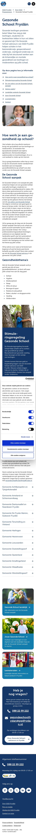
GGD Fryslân (6, 10)
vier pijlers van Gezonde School (19, 202)
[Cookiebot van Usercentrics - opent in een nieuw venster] (25, 379)
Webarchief (17, 825)
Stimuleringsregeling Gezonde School (18, 80)
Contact (8, 102)
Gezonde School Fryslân (24, 12)
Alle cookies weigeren (18, 455)
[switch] (29, 417)
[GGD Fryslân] (3, 3)
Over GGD (18, 10)
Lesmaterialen (10, 99)
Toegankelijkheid (19, 822)
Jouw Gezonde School (13, 95)
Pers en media (7, 807)
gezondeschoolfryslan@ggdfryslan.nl (18, 480)
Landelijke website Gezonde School (17, 92)
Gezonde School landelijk (16, 607)
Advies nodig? (10, 89)
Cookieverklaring (7, 825)
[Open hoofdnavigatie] (33, 4)
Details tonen (25, 437)
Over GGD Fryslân (8, 804)
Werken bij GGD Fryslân (10, 810)
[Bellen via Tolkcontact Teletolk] (18, 776)
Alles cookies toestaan (18, 443)
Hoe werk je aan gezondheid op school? (19, 77)
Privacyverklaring (7, 822)
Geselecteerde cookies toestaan (18, 449)
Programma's (7, 12)
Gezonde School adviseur (19, 253)
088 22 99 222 (20, 711)
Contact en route (8, 813)
